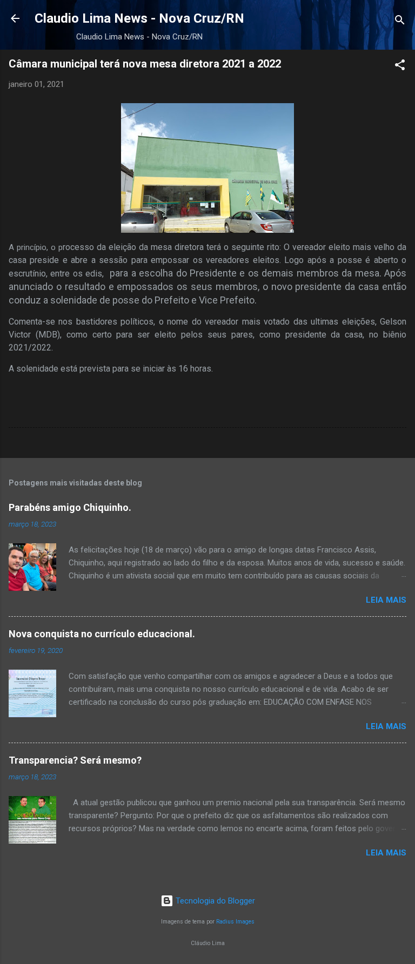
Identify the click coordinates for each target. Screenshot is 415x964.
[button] (399, 66)
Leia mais (386, 600)
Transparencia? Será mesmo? (75, 760)
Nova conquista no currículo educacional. (102, 633)
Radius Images (235, 921)
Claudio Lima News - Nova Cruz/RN (139, 18)
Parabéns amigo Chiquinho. (70, 507)
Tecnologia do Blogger (214, 901)
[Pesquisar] (399, 21)
